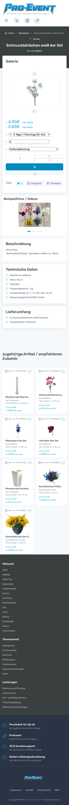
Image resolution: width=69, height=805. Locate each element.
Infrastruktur (8, 630)
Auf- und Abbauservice (14, 697)
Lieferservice (9, 693)
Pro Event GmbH (34, 800)
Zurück (36, 39)
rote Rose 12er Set (48, 440)
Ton (4, 607)
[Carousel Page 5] (41, 231)
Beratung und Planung (13, 688)
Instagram (36, 183)
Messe (5, 626)
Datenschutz (44, 790)
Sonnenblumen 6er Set (18, 536)
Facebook (55, 183)
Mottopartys (8, 645)
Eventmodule (9, 602)
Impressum (16, 790)
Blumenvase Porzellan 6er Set (22, 488)
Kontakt (29, 790)
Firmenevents (9, 650)
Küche (5, 593)
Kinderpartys (8, 659)
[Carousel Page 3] (35, 231)
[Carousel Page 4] (38, 231)
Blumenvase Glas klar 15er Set (22, 397)
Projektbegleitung (11, 702)
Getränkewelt (9, 588)
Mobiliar (6, 574)
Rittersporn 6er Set (16, 440)
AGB (56, 790)
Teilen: (9, 183)
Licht (5, 612)
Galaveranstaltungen (13, 669)
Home (11, 33)
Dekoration (24, 33)
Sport (5, 673)
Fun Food (7, 598)
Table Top (7, 579)
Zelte (5, 570)
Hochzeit (7, 655)
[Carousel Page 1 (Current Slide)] (29, 231)
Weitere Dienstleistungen (15, 707)
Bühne (5, 616)
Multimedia (7, 621)
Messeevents (9, 664)
